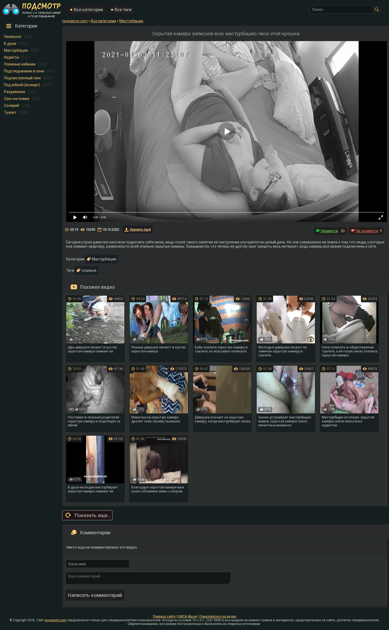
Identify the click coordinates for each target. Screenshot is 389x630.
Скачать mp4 (140, 229)
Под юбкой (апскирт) (22, 85)
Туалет (10, 112)
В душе (10, 43)
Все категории (88, 9)
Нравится (329, 231)
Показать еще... (92, 515)
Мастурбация (16, 50)
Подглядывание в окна (24, 71)
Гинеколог (13, 36)
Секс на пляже (16, 99)
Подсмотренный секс (22, 78)
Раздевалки (14, 92)
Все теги (123, 9)
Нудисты (11, 57)
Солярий (11, 105)
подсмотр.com (55, 620)
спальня (89, 270)
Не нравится (366, 231)
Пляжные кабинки (19, 64)
